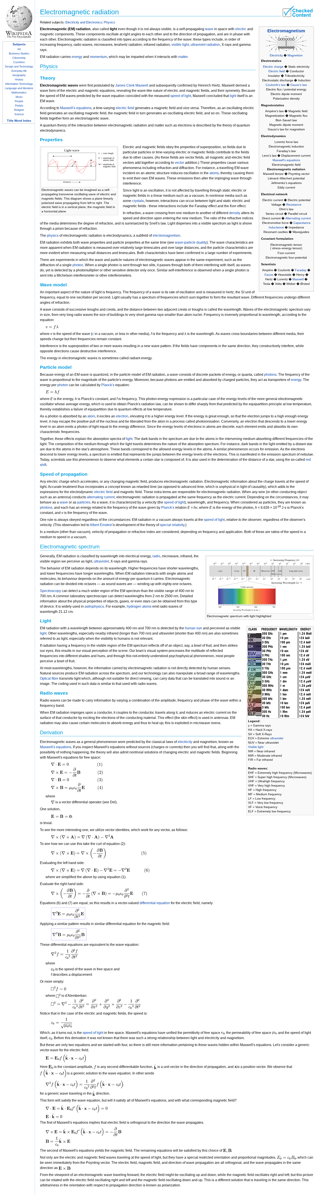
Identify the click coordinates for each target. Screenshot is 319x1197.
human (190, 628)
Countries (19, 62)
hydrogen (134, 606)
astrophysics (94, 606)
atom (91, 416)
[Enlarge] (115, 189)
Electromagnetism (286, 30)
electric (240, 29)
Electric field (276, 71)
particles (83, 502)
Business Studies (19, 53)
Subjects (19, 44)
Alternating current (298, 218)
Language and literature (19, 88)
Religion (19, 110)
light (233, 96)
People (19, 101)
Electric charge (273, 66)
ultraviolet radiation (205, 44)
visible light (180, 44)
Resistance (293, 204)
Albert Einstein (101, 525)
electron (122, 416)
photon (77, 265)
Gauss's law (298, 85)
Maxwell (298, 279)
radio (156, 556)
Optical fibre (49, 678)
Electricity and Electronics (83, 22)
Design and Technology (19, 66)
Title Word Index (19, 120)
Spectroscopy (50, 591)
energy (77, 57)
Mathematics (19, 92)
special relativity (172, 525)
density (234, 213)
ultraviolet (276, 738)
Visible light (255, 747)
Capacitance (302, 223)
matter (182, 57)
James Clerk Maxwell (131, 85)
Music (19, 96)
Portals (19, 105)
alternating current (101, 497)
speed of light (180, 96)
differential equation (155, 903)
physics (53, 235)
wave (209, 29)
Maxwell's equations (286, 160)
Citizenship (19, 57)
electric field (125, 108)
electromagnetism (166, 235)
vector (179, 162)
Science (19, 114)
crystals (138, 201)
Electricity (276, 55)
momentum (98, 57)
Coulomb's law (276, 85)
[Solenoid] (286, 43)
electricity (185, 742)
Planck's (107, 385)
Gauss (268, 274)
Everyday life (19, 70)
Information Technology (19, 83)
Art (19, 49)
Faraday (300, 270)
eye (199, 628)
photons (270, 374)
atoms (214, 173)
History (19, 79)
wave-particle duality (191, 242)
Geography (19, 75)
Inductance (276, 227)
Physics (109, 22)
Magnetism (295, 55)
